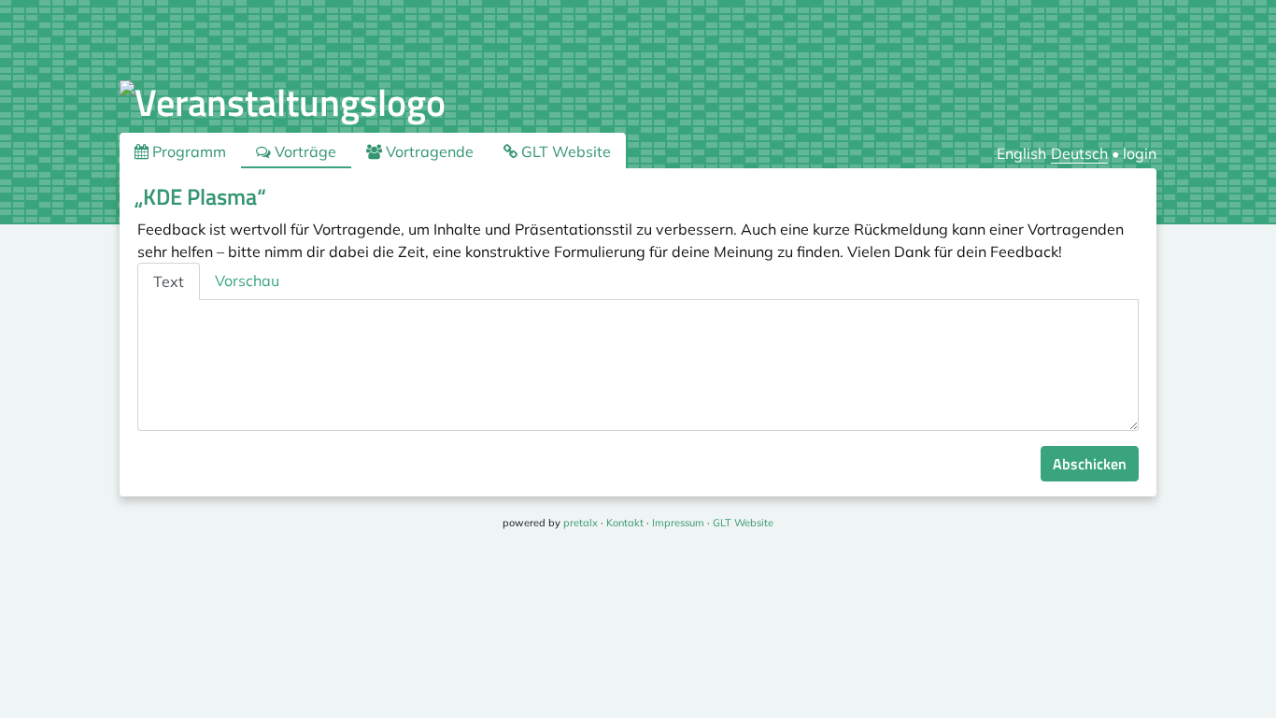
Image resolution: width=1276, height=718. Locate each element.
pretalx (580, 522)
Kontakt (625, 522)
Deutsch (1079, 153)
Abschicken (1090, 463)
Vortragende (428, 151)
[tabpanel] (638, 365)
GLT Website (564, 151)
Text (168, 281)
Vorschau (247, 280)
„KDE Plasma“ (200, 196)
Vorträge (303, 151)
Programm (187, 151)
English (1021, 153)
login (1139, 153)
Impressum (678, 522)
